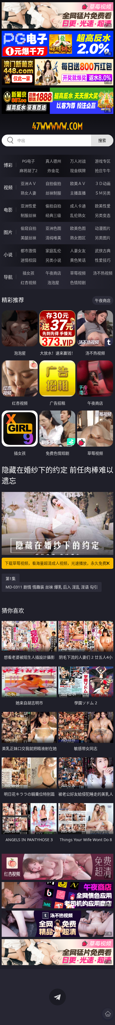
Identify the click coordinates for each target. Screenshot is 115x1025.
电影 (8, 210)
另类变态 (103, 215)
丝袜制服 (53, 193)
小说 (8, 255)
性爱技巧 (103, 260)
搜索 (102, 140)
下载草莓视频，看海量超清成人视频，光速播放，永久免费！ (57, 563)
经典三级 (53, 215)
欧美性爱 (103, 205)
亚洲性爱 (28, 205)
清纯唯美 (53, 237)
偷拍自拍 (53, 205)
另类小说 (53, 260)
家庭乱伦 (53, 250)
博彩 (8, 165)
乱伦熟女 (78, 215)
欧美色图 (78, 228)
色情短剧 (78, 282)
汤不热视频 (102, 273)
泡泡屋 (53, 282)
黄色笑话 (78, 260)
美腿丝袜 (28, 237)
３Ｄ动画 (103, 183)
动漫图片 (103, 228)
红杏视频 (28, 282)
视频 (8, 187)
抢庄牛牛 (103, 170)
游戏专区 (103, 161)
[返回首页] (107, 1013)
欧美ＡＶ (78, 183)
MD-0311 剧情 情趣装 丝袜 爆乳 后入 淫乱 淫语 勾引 (52, 587)
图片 (8, 232)
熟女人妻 (28, 193)
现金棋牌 (78, 170)
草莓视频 (78, 273)
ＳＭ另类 (103, 193)
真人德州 (53, 161)
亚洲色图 (53, 228)
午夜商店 (53, 273)
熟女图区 (78, 237)
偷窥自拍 (28, 228)
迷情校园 (28, 260)
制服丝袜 (28, 215)
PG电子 (28, 161)
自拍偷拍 (53, 183)
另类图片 (103, 237)
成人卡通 (78, 205)
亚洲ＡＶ (28, 183)
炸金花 (53, 170)
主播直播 (78, 193)
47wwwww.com (57, 126)
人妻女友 (78, 250)
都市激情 (28, 250)
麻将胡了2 (28, 170)
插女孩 (28, 273)
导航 (8, 277)
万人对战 (78, 161)
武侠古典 (103, 250)
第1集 (11, 578)
